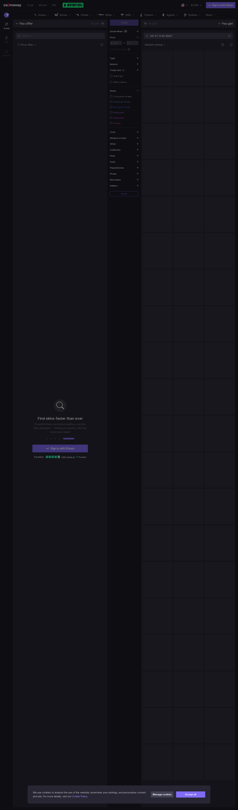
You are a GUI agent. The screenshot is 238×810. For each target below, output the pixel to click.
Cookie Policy (79, 796)
